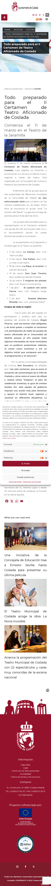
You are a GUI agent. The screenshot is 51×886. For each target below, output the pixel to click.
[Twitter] (43, 15)
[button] (47, 404)
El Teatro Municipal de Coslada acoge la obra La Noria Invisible (25, 616)
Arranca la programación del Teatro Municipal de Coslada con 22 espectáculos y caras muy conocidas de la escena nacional (25, 667)
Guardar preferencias (25, 477)
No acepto (25, 470)
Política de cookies (15, 482)
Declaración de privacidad (32, 482)
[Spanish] (37, 19)
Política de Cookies (9, 438)
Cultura (37, 89)
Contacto (25, 782)
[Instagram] (36, 15)
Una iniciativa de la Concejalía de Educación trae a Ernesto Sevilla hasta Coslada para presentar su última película (25, 565)
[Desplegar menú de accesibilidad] (4, 17)
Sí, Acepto (25, 464)
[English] (40, 19)
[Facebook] (40, 15)
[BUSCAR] (47, 15)
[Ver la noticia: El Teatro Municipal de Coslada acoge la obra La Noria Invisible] (25, 592)
